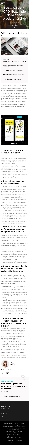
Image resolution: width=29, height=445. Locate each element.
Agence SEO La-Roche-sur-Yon (14, 431)
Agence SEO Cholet (20, 426)
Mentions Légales (8, 423)
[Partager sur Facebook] (2, 373)
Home (1, 24)
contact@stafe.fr (7, 408)
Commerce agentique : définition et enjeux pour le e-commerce (14, 386)
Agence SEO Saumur (8, 428)
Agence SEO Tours (20, 428)
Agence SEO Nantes (14, 429)
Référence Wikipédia (15, 425)
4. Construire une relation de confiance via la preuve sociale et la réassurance (14, 75)
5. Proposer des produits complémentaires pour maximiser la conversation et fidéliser (13, 79)
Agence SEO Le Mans (15, 433)
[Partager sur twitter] (7, 373)
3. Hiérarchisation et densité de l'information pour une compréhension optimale (14, 70)
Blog (5, 24)
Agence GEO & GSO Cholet (13, 439)
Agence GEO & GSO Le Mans (15, 440)
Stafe (22, 423)
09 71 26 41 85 (5, 406)
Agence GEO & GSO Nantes (14, 436)
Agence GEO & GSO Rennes (14, 437)
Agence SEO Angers (8, 426)
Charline (14, 363)
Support (17, 423)
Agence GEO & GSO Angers (13, 434)
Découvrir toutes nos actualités (12, 396)
